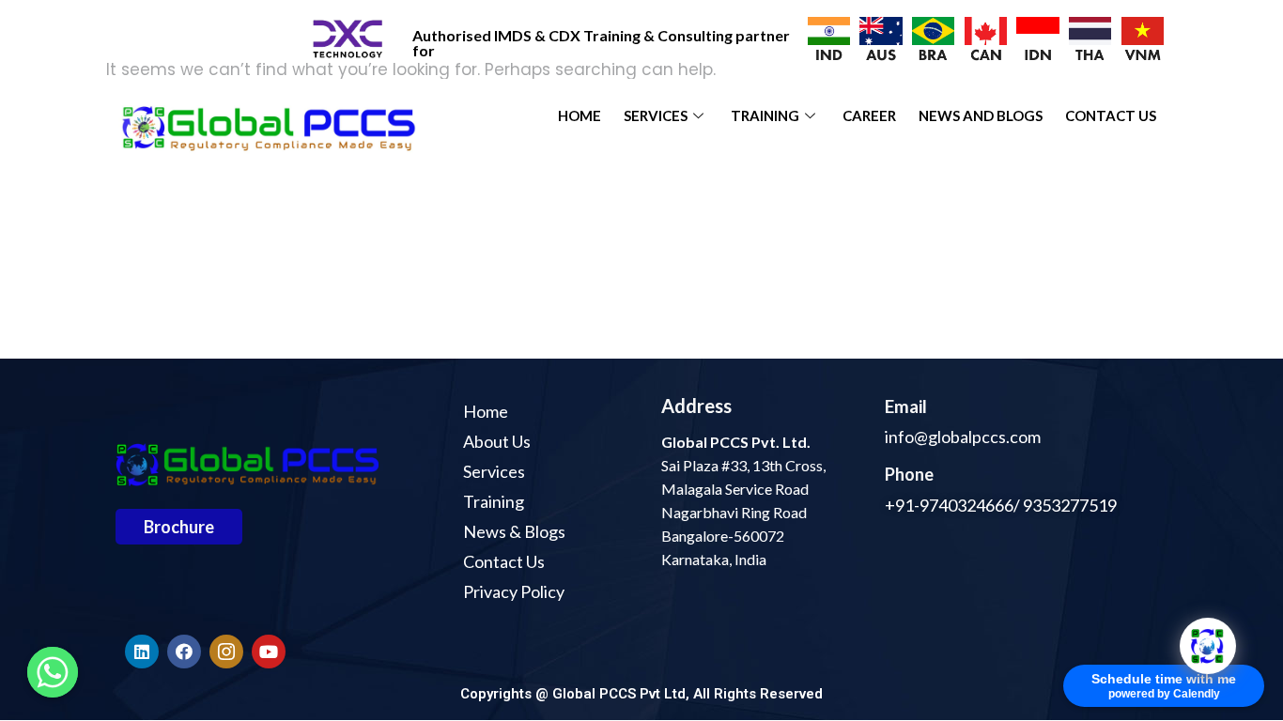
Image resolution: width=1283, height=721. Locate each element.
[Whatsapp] (52, 672)
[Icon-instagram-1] (226, 651)
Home (579, 115)
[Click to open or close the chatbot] (1208, 646)
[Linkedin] (142, 651)
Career (869, 115)
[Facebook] (184, 651)
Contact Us (1110, 115)
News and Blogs (981, 115)
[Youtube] (269, 651)
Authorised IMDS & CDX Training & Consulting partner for (601, 42)
